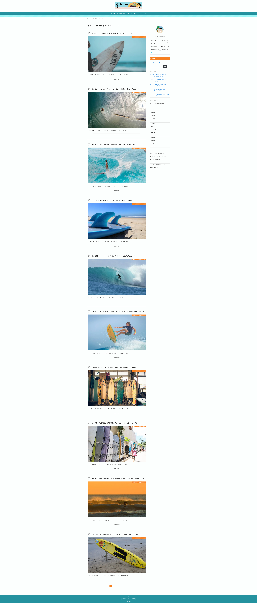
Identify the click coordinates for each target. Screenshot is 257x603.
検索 (165, 66)
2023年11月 (153, 132)
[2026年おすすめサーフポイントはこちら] (128, 16)
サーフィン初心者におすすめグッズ (158, 162)
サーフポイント (154, 167)
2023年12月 (153, 129)
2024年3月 (153, 121)
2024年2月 (153, 123)
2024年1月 (153, 126)
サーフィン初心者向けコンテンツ (158, 164)
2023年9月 (153, 137)
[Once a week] (128, 5)
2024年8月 (153, 112)
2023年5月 (153, 146)
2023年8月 (153, 140)
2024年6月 (153, 115)
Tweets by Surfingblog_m (155, 62)
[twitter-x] (128, 596)
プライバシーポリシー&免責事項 (128, 598)
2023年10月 (153, 134)
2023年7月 (153, 143)
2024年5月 (153, 118)
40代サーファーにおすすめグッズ (158, 153)
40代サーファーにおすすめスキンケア (159, 156)
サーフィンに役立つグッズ (157, 159)
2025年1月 (153, 109)
